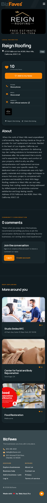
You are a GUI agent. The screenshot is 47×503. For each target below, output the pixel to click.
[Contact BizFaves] (41, 493)
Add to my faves (24, 76)
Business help (9, 471)
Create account (23, 258)
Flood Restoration (13, 415)
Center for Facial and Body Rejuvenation (18, 372)
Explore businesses (11, 467)
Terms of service (32, 478)
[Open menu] (44, 4)
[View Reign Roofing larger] (8, 111)
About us (29, 467)
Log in (9, 258)
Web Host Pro (25, 493)
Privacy (28, 475)
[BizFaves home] (12, 4)
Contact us (30, 471)
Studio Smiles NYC (14, 328)
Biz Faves (10, 439)
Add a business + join (12, 475)
